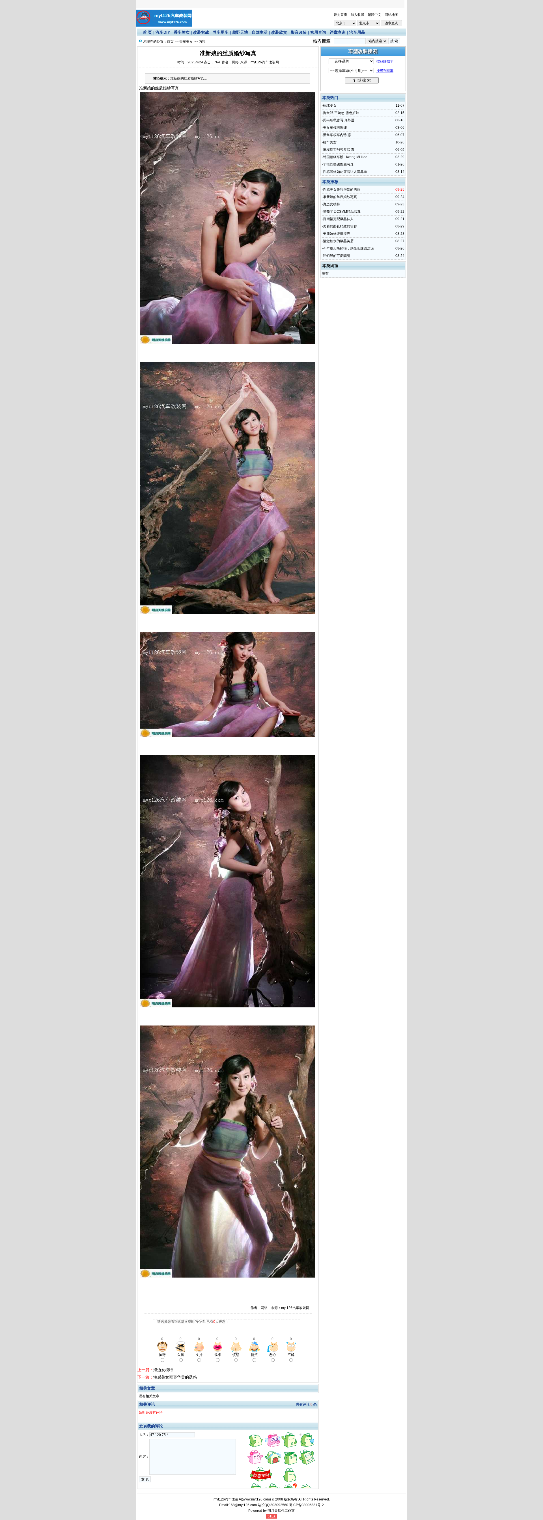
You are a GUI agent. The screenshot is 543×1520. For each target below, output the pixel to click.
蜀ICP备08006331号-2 (306, 1505)
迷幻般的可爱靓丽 (336, 256)
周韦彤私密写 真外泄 (338, 120)
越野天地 (240, 32)
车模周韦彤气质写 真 (338, 150)
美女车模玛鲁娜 (335, 128)
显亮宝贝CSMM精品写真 (342, 212)
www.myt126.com (256, 1499)
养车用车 (221, 32)
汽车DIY (163, 32)
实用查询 (318, 32)
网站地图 (391, 15)
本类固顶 (330, 265)
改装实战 (201, 32)
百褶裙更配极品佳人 (338, 219)
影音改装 (299, 32)
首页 (170, 42)
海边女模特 (163, 1370)
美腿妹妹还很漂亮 (336, 234)
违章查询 (338, 32)
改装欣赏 (279, 32)
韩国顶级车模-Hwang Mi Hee (345, 157)
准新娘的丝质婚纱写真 (340, 197)
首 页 (147, 32)
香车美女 (181, 32)
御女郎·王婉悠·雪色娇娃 (341, 113)
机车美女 (330, 142)
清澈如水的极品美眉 (338, 241)
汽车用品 (357, 32)
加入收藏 (357, 15)
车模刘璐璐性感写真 (338, 164)
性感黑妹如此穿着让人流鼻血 (345, 172)
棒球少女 (330, 106)
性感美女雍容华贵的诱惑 (175, 1377)
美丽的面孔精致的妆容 (340, 226)
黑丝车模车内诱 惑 (337, 135)
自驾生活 (260, 32)
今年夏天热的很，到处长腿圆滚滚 (348, 248)
